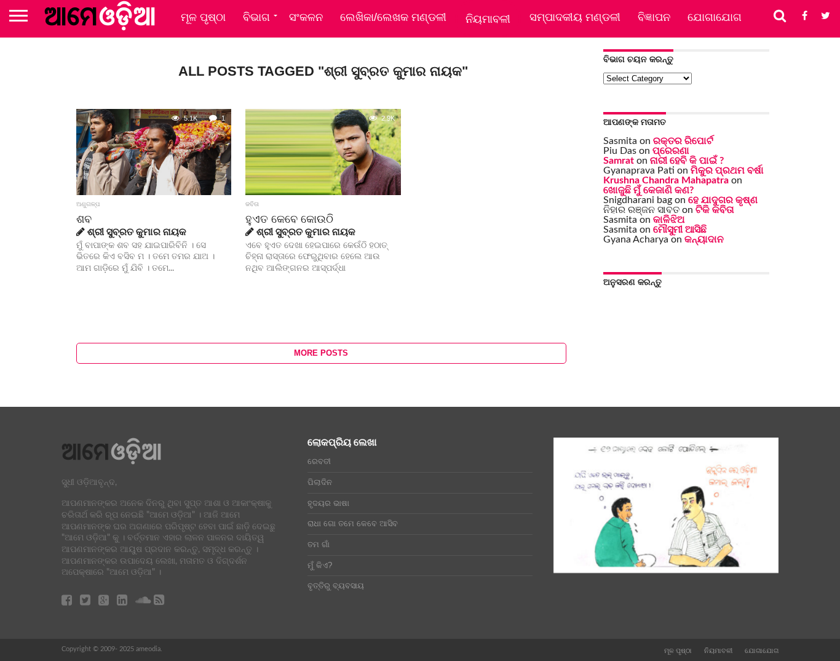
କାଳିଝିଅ (669, 220)
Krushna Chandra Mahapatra (666, 180)
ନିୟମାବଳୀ (488, 19)
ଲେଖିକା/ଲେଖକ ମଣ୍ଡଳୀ (393, 17)
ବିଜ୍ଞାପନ (654, 17)
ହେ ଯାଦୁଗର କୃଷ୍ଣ (723, 200)
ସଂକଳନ (306, 17)
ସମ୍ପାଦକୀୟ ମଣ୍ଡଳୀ (574, 17)
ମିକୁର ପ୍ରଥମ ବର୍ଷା (727, 170)
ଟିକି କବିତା (714, 210)
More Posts (321, 353)
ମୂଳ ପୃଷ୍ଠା (203, 17)
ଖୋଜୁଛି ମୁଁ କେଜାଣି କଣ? (648, 190)
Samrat (618, 161)
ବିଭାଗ (256, 17)
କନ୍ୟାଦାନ (704, 239)
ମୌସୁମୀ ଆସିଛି (680, 229)
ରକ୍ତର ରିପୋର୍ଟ (683, 141)
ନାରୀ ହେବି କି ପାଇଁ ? (687, 161)
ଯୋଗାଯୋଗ (714, 17)
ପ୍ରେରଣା (670, 151)
